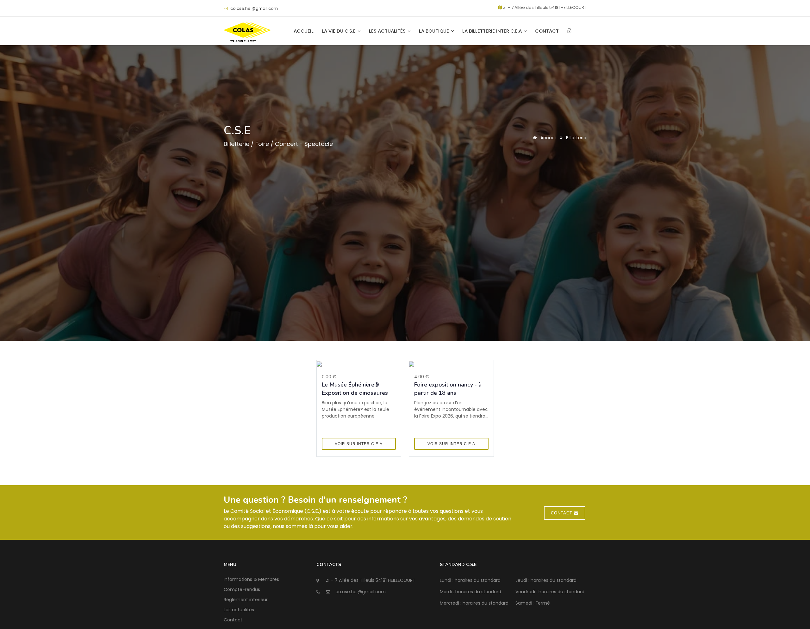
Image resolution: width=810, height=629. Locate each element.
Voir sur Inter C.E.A (359, 444)
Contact (547, 31)
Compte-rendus (242, 589)
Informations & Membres (251, 579)
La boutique (434, 31)
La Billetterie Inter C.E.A (492, 31)
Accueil (304, 31)
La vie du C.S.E (339, 31)
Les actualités (388, 31)
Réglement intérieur (246, 599)
